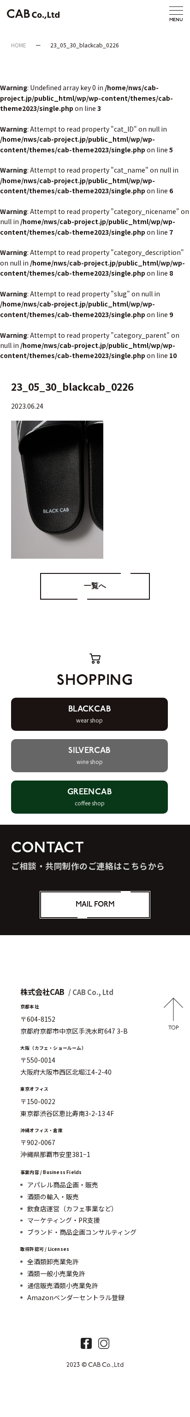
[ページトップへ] (174, 1024)
